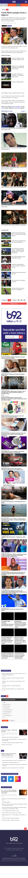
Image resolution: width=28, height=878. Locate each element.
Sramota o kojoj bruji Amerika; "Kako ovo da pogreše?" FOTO (14, 760)
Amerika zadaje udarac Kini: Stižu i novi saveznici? (12, 812)
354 (2, 676)
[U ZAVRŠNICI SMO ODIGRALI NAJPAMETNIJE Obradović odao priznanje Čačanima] (7, 619)
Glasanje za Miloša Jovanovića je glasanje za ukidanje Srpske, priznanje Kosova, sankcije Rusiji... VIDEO (14, 808)
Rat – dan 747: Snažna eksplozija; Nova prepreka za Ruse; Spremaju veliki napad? (9, 791)
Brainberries (14, 131)
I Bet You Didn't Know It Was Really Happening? (13, 187)
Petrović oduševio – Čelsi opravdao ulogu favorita (18, 58)
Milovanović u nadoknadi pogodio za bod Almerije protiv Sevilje (18, 67)
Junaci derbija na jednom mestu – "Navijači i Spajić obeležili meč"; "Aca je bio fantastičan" (18, 250)
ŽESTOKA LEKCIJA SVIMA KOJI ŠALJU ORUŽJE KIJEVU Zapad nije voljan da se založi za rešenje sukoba (20, 640)
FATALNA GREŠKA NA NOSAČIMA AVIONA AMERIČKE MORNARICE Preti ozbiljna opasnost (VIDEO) (7, 640)
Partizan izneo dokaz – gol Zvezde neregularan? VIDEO (13, 678)
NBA (2, 750)
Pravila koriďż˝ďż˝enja (11, 849)
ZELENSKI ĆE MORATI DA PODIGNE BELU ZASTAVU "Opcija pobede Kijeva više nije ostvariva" (7, 656)
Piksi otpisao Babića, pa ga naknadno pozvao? (18, 257)
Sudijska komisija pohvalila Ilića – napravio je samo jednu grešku (19, 234)
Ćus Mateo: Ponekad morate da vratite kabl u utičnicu (12, 742)
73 (2, 679)
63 (2, 683)
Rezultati (12, 720)
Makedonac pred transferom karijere (19, 273)
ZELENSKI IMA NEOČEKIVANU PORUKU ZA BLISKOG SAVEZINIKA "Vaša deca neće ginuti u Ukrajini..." (20, 624)
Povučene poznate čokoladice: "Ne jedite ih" (11, 818)
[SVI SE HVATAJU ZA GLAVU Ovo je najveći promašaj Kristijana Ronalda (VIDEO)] (20, 652)
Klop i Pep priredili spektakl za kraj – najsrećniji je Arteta (13, 688)
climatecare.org (24, 860)
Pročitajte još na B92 (6, 787)
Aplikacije (10, 843)
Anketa (3, 696)
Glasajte (5, 720)
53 (2, 690)
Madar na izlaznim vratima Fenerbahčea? (10, 737)
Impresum (22, 848)
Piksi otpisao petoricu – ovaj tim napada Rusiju (11, 685)
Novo (2, 5)
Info (6, 5)
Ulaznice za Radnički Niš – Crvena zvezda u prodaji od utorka (18, 266)
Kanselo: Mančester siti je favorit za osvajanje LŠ (18, 289)
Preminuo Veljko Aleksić (18, 82)
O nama (17, 843)
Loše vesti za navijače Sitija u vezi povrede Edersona (19, 241)
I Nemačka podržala (6, 802)
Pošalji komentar (14, 303)
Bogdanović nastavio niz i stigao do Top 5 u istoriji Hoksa (13, 767)
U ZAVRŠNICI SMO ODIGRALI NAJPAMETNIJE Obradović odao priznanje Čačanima (7, 623)
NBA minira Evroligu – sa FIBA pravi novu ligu (10, 820)
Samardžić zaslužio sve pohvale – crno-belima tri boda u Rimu (18, 75)
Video (7, 843)
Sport (18, 5)
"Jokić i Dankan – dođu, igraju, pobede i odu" (10, 762)
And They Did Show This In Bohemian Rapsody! (13, 225)
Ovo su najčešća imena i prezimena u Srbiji (10, 810)
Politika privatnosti (18, 849)
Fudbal (3, 9)
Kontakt (18, 848)
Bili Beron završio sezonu (7, 744)
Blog (14, 843)
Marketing (14, 848)
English (21, 843)
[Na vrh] (25, 829)
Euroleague (24, 5)
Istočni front (11, 5)
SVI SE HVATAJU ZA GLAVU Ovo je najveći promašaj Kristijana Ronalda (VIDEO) (19, 656)
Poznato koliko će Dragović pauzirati (18, 281)
